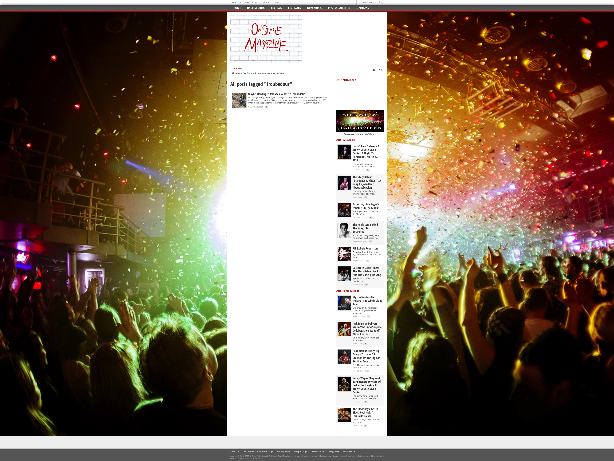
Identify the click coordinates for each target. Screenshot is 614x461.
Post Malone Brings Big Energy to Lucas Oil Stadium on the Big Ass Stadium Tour (366, 356)
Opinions (363, 8)
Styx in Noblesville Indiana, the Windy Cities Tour (367, 300)
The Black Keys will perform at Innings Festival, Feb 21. (259, 73)
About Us (236, 2)
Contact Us (248, 451)
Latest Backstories (345, 139)
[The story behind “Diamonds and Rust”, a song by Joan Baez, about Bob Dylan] (344, 182)
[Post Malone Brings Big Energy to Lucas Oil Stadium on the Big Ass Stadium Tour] (344, 356)
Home (237, 8)
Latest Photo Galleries (347, 290)
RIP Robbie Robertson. (365, 248)
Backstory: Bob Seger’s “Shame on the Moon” (366, 206)
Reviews (276, 8)
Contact (265, 2)
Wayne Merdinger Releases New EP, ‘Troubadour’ (276, 94)
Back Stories (256, 8)
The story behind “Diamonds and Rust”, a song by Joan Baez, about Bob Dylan (367, 182)
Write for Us (349, 451)
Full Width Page (265, 451)
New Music (314, 8)
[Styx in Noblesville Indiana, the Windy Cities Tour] (344, 302)
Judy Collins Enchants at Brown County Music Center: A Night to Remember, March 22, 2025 (366, 153)
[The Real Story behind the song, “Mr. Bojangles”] (344, 230)
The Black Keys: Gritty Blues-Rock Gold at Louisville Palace (365, 412)
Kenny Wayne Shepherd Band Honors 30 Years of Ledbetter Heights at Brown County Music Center (367, 385)
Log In (276, 2)
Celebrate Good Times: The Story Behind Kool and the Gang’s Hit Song (367, 271)
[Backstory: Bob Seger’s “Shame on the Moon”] (344, 210)
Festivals (294, 8)
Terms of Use (251, 2)
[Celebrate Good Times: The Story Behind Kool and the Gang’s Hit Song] (344, 273)
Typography (333, 451)
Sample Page (300, 451)
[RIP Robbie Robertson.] (344, 254)
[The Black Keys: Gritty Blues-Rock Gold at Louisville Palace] (344, 414)
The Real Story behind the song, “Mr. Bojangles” (365, 228)
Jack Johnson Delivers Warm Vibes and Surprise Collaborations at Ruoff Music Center (367, 329)
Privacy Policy (283, 451)
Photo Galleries (339, 8)
